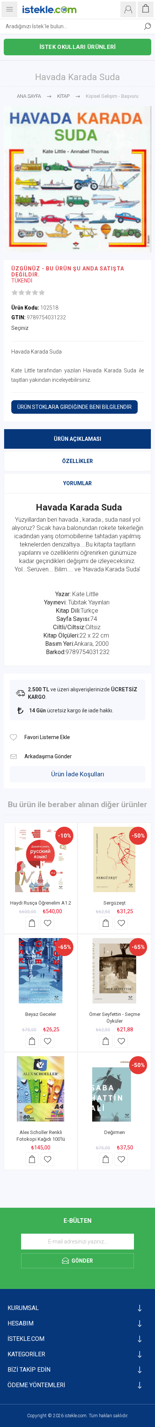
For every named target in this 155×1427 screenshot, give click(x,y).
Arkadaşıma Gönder (13, 756)
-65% (64, 947)
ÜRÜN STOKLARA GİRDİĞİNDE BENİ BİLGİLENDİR (74, 407)
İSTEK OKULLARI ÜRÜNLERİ (78, 47)
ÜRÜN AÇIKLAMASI (77, 439)
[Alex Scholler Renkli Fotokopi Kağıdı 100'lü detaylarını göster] (40, 1088)
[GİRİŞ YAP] (128, 9)
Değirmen (114, 1132)
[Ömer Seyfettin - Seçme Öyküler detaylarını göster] (114, 970)
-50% (138, 835)
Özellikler (77, 461)
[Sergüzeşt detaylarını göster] (114, 859)
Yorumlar (77, 483)
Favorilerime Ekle (47, 923)
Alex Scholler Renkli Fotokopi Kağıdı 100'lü (41, 1135)
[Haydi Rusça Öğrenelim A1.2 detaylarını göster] (40, 859)
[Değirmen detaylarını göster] (114, 1088)
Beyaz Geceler (40, 1014)
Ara (147, 26)
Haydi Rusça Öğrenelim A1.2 (40, 903)
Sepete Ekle (32, 923)
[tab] (77, 439)
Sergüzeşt (114, 903)
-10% (64, 835)
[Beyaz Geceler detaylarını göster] (40, 970)
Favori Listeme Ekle (13, 737)
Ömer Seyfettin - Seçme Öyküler (114, 1017)
